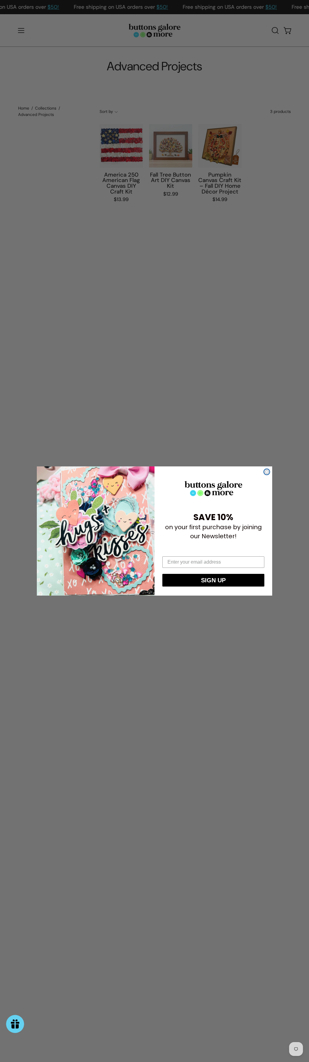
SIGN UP (213, 580)
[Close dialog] (267, 472)
